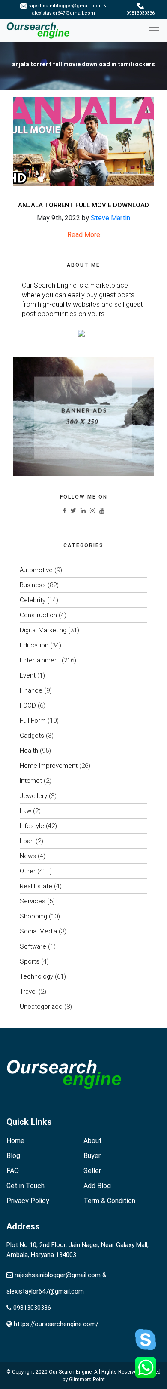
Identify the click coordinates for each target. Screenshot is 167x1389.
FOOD (28, 705)
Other (28, 871)
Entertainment (40, 660)
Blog (13, 1156)
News (28, 856)
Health (29, 751)
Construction (38, 615)
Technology (36, 976)
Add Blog (97, 1186)
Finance (31, 690)
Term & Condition (109, 1201)
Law (25, 811)
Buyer (92, 1156)
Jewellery (33, 796)
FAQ (12, 1171)
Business (33, 585)
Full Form (33, 720)
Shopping (33, 916)
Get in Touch (25, 1186)
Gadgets (32, 735)
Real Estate (36, 886)
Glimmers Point (87, 1380)
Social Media (38, 931)
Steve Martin (110, 218)
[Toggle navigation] (157, 30)
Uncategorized (41, 1006)
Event (28, 675)
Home (15, 1140)
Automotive (36, 570)
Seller (92, 1171)
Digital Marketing (43, 630)
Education (34, 645)
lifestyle (32, 826)
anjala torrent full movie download (83, 205)
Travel (28, 991)
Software (33, 946)
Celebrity (32, 600)
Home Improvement (49, 766)
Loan (27, 841)
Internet (31, 781)
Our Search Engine (70, 1372)
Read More (83, 235)
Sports (29, 961)
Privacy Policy (27, 1201)
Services (32, 901)
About (93, 1140)
